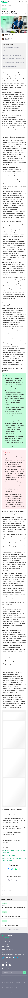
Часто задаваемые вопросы (10, 66)
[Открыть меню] (26, 2)
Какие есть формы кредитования (11, 47)
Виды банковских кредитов (9, 50)
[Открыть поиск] (19, 2)
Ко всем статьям (7, 5)
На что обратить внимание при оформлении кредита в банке (13, 59)
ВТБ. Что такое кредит (9, 855)
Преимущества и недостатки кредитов (12, 55)
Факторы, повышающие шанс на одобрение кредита (13, 63)
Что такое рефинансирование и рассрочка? (13, 52)
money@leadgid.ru (6, 941)
